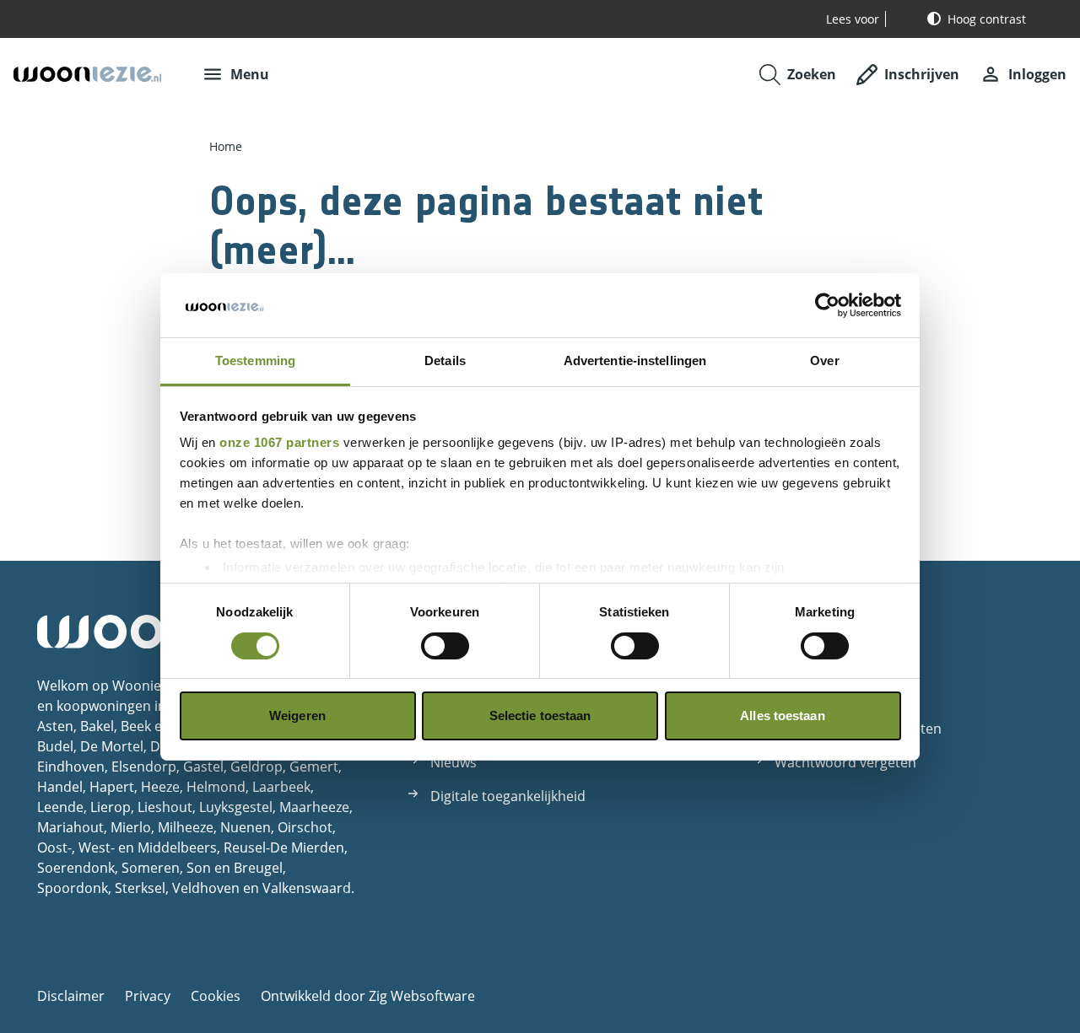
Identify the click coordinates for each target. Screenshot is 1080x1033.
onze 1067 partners (279, 442)
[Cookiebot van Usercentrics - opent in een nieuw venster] (827, 305)
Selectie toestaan (540, 715)
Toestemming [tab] (255, 360)
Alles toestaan (782, 715)
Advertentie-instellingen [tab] (635, 360)
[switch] (445, 645)
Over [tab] (824, 360)
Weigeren (297, 715)
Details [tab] (445, 360)
